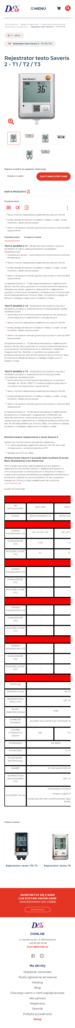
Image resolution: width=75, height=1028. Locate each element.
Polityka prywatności (37, 1014)
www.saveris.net (12, 483)
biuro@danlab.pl (37, 946)
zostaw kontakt (38, 909)
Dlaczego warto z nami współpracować (37, 993)
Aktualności (37, 998)
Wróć (17, 35)
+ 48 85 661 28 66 (37, 943)
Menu (40, 8)
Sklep (37, 1019)
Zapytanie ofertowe (53, 176)
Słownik (37, 1008)
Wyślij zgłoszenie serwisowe (37, 977)
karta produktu (15, 191)
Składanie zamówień (37, 972)
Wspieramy (37, 1003)
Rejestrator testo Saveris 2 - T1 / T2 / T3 (32, 44)
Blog (37, 987)
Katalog (37, 982)
